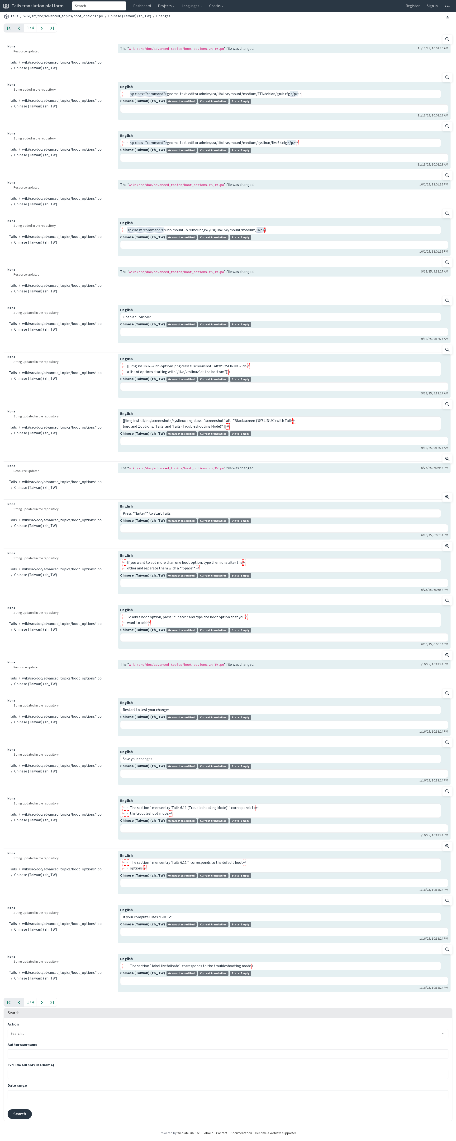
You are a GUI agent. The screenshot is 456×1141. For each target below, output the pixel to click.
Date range (17, 1085)
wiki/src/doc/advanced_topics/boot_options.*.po (63, 16)
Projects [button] (165, 5)
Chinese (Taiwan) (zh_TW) (129, 16)
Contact (221, 1133)
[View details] (447, 39)
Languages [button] (190, 5)
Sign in (432, 5)
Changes (163, 16)
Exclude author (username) (31, 1064)
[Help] (447, 6)
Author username (22, 1044)
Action (13, 1024)
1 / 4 (30, 27)
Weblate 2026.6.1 (189, 1133)
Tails (14, 16)
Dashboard (142, 5)
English (126, 86)
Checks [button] (215, 5)
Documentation (241, 1133)
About (208, 1133)
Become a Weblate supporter (275, 1133)
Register (413, 5)
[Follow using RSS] (447, 17)
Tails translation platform (38, 6)
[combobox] (99, 5)
